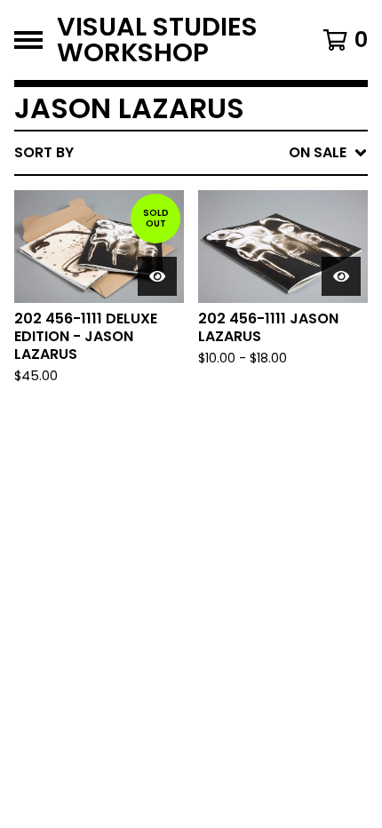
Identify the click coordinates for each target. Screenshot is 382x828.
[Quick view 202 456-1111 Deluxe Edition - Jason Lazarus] (157, 276)
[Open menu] (28, 40)
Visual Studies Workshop (157, 40)
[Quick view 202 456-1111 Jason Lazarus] (341, 276)
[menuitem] (191, 152)
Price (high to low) (244, 426)
